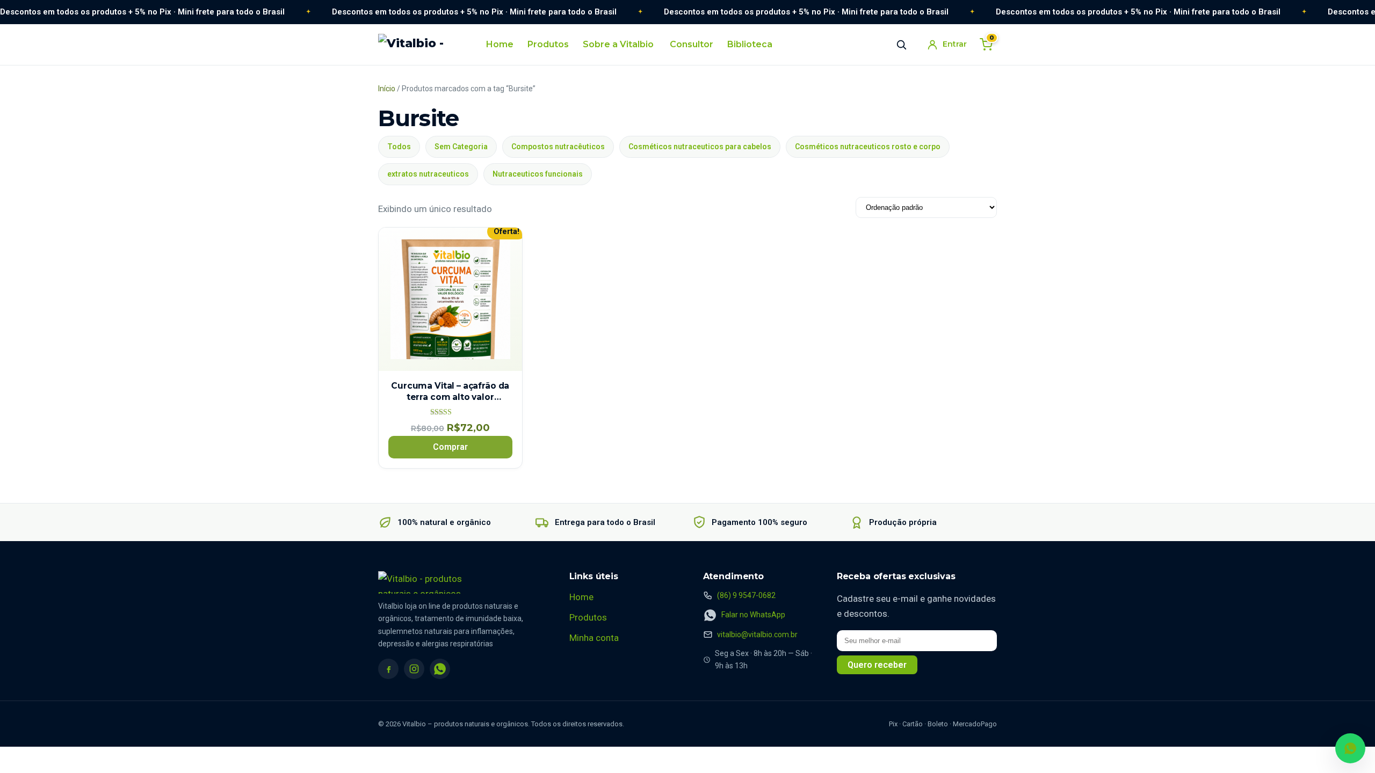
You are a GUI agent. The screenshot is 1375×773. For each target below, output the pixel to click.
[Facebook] (388, 669)
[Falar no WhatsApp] (1350, 748)
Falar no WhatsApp (753, 614)
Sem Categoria (461, 146)
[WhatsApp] (440, 669)
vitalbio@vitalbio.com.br (757, 634)
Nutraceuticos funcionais (538, 174)
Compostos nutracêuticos (558, 146)
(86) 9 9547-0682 (746, 595)
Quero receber (877, 665)
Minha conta (594, 637)
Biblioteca (749, 44)
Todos (399, 146)
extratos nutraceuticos (428, 174)
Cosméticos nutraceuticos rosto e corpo (867, 146)
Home (499, 44)
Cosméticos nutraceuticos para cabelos (699, 146)
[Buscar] (901, 44)
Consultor (691, 44)
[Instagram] (414, 669)
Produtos (548, 44)
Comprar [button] (450, 447)
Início (386, 88)
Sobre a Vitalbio (618, 44)
